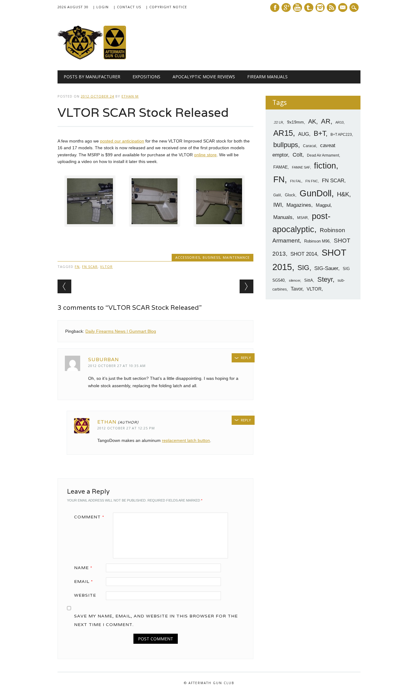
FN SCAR (90, 266)
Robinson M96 (317, 241)
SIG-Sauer (326, 268)
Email (83, 581)
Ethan (107, 422)
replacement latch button (186, 440)
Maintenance (236, 257)
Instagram (320, 7)
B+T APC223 (341, 134)
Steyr (325, 279)
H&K (343, 194)
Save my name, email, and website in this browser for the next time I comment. (156, 620)
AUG (303, 134)
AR (325, 121)
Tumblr (308, 7)
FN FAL (295, 181)
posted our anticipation (122, 141)
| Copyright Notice (166, 7)
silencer (294, 280)
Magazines (298, 205)
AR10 (339, 122)
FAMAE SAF (301, 167)
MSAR (302, 218)
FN (77, 266)
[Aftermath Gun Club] (103, 57)
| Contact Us (127, 7)
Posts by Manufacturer (92, 77)
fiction (325, 165)
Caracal (309, 146)
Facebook (274, 7)
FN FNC (311, 181)
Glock (290, 195)
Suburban (103, 359)
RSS (331, 7)
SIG (303, 268)
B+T (320, 133)
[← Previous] (64, 286)
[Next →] (246, 286)
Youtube (297, 7)
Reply (246, 357)
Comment (89, 517)
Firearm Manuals (267, 77)
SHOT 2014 (303, 254)
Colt (297, 155)
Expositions (146, 77)
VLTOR (106, 266)
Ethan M (130, 96)
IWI (277, 205)
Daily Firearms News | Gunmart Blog (120, 331)
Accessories (187, 257)
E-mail (343, 8)
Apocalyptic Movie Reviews (204, 77)
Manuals (283, 217)
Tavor (296, 288)
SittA (308, 280)
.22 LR (278, 122)
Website (85, 595)
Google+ (286, 7)
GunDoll (315, 193)
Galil (277, 195)
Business (211, 257)
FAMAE (280, 167)
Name (83, 567)
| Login (101, 7)
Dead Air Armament (323, 155)
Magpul (323, 205)
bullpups (285, 145)
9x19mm (295, 122)
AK (312, 121)
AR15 (283, 133)
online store (205, 154)
